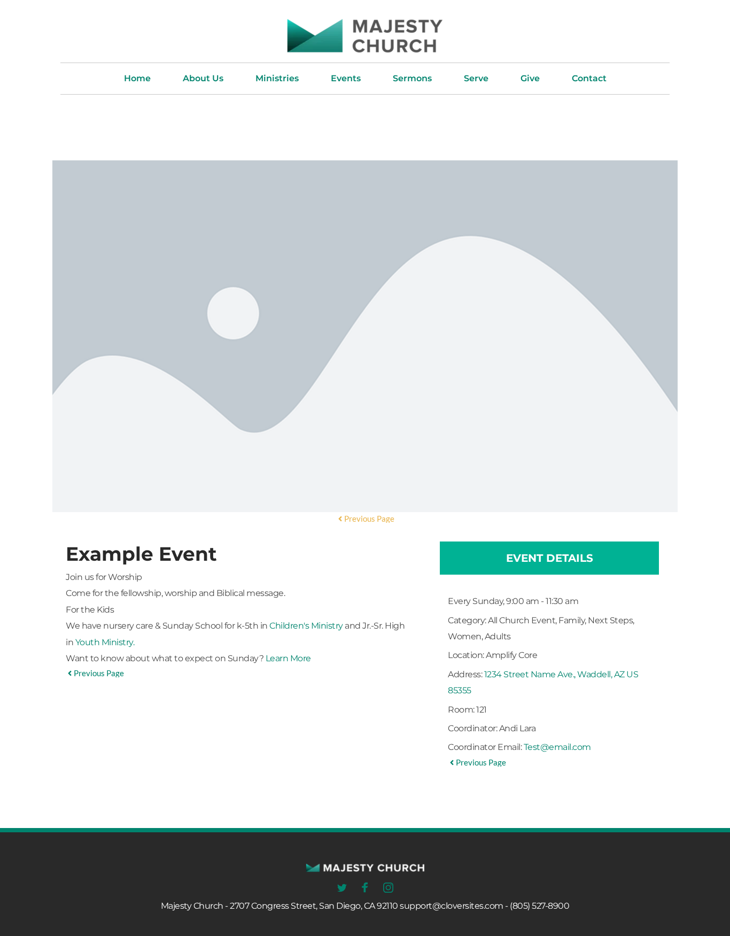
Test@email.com (557, 747)
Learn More (288, 658)
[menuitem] (137, 78)
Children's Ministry (306, 626)
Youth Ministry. (105, 642)
